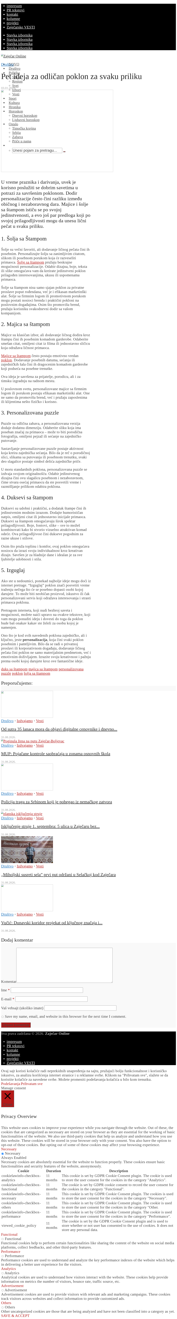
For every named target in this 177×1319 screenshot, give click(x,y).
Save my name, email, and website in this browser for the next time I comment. (65, 1016)
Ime (5, 990)
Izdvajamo (25, 721)
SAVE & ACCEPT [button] (15, 1316)
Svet (15, 86)
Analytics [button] (8, 1269)
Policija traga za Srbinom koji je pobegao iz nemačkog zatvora (56, 801)
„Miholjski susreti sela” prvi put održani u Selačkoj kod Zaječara (58, 874)
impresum (14, 6)
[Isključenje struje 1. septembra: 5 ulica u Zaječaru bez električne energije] (21, 814)
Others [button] (6, 1303)
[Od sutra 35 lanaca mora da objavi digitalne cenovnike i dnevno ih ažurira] (27, 716)
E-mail (7, 999)
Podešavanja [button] (10, 1084)
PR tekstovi (15, 10)
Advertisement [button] (12, 1286)
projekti (13, 23)
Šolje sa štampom (30, 262)
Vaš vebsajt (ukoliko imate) (22, 1008)
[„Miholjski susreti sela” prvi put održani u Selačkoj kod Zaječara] (27, 862)
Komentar (8, 981)
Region (17, 81)
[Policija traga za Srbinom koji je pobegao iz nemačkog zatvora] (27, 789)
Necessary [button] (9, 1149)
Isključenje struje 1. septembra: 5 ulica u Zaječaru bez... (50, 826)
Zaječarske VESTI (21, 27)
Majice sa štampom (16, 356)
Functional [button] (9, 1234)
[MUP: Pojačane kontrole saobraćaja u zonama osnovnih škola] (32, 741)
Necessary (12, 1153)
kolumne (13, 19)
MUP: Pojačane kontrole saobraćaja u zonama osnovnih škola (55, 753)
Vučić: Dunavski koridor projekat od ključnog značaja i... (51, 922)
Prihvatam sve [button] (32, 1084)
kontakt (12, 14)
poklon (6, 360)
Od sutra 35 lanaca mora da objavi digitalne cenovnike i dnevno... (59, 729)
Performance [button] (10, 1251)
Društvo (7, 64)
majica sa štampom (43, 669)
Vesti (40, 721)
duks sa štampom (14, 669)
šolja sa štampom (37, 673)
